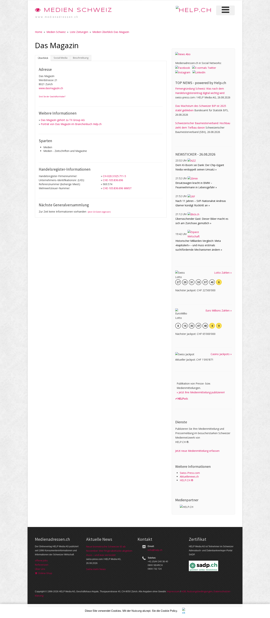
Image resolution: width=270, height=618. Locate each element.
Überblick (43, 58)
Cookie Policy (169, 610)
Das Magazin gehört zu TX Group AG (63, 120)
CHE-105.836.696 (113, 180)
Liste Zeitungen (79, 32)
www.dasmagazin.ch (51, 88)
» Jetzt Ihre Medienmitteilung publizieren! (201, 392)
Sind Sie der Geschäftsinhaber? (52, 96)
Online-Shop (44, 573)
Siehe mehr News (96, 569)
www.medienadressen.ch (56, 17)
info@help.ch (155, 550)
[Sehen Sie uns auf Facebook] (182, 67)
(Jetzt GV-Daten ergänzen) (99, 212)
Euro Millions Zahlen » (219, 310)
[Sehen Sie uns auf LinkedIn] (198, 72)
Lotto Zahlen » (223, 272)
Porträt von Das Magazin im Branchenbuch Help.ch (71, 124)
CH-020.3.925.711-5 (114, 176)
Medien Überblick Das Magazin (110, 32)
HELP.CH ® (186, 480)
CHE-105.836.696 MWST (117, 188)
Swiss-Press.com (190, 473)
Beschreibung (80, 57)
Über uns (40, 569)
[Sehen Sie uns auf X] (204, 67)
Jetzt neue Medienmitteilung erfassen (197, 451)
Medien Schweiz (77, 10)
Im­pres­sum (173, 591)
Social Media (60, 57)
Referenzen (41, 564)
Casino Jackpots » (221, 354)
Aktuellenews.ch (189, 476)
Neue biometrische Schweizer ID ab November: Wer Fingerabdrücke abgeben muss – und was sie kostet (109, 551)
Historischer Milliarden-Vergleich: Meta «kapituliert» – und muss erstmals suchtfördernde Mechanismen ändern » (198, 245)
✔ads (181, 398)
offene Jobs (41, 560)
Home (38, 32)
